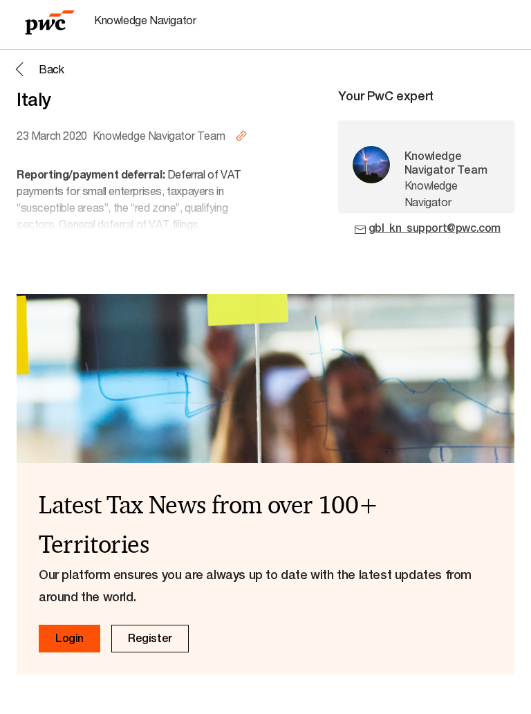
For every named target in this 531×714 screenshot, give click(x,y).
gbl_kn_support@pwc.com (435, 228)
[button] (37, 69)
